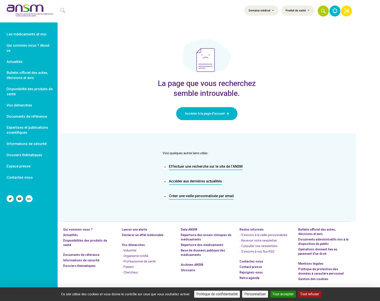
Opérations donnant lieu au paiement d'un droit (317, 251)
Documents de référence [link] (27, 116)
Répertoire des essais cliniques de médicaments (206, 237)
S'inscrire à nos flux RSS (257, 251)
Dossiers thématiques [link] (24, 155)
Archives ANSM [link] (192, 264)
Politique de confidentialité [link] (217, 294)
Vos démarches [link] (19, 105)
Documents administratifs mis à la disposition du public (323, 242)
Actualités (70, 235)
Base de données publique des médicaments (203, 253)
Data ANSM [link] (189, 229)
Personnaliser (255, 294)
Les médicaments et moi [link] (26, 34)
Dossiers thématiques (79, 266)
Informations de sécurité (81, 260)
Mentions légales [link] (310, 263)
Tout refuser (309, 294)
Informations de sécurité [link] (27, 144)
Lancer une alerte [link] (134, 229)
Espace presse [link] (19, 166)
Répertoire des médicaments (202, 245)
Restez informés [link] (251, 229)
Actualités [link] (15, 62)
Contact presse (250, 267)
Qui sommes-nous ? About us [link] (28, 48)
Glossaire (188, 270)
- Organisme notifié (135, 256)
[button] (323, 11)
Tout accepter (283, 294)
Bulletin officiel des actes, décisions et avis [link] (27, 75)
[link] (29, 11)
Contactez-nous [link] (20, 177)
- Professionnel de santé (139, 261)
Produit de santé (296, 10)
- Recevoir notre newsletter (258, 240)
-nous (251, 272)
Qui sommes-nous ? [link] (78, 229)
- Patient (128, 267)
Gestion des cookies (313, 279)
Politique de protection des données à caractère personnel (321, 271)
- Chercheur (130, 272)
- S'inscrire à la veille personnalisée (263, 235)
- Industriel (129, 250)
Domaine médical (260, 10)
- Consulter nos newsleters (258, 246)
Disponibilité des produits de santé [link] (30, 91)
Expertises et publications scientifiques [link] (27, 130)
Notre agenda (249, 278)
